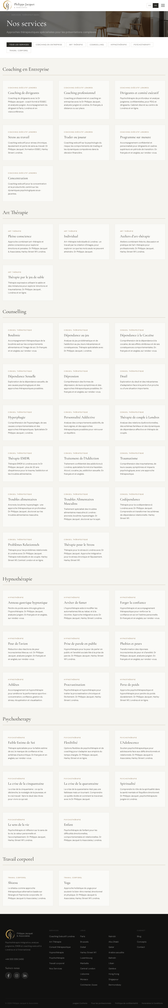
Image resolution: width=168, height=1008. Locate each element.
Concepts (142, 941)
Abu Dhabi (114, 941)
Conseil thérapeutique (60, 947)
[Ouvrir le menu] (162, 5)
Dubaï (83, 947)
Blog (139, 936)
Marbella (84, 963)
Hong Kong (114, 974)
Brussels (84, 941)
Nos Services (55, 968)
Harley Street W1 (88, 952)
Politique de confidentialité (126, 1003)
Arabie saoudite (116, 952)
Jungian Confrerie (80, 1003)
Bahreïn (112, 957)
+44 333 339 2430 (14, 959)
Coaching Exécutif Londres (62, 936)
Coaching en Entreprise (49, 44)
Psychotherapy (142, 44)
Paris (82, 936)
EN (149, 5)
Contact (141, 947)
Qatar (111, 947)
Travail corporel (18, 50)
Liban (111, 963)
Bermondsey (115, 984)
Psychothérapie (56, 957)
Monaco (84, 979)
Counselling (97, 44)
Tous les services (19, 44)
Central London (87, 968)
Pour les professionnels (101, 1003)
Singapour (113, 979)
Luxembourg (86, 957)
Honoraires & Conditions (152, 1003)
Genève (112, 968)
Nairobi (112, 936)
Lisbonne (84, 974)
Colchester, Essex (88, 984)
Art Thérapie (76, 44)
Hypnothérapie (119, 44)
